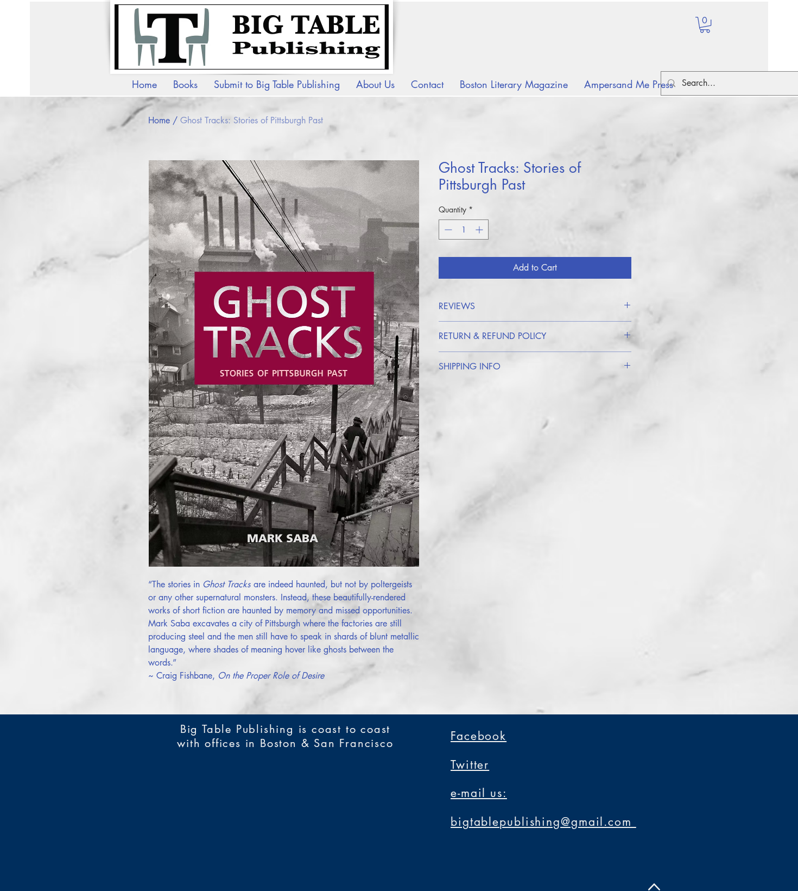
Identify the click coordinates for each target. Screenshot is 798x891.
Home (159, 120)
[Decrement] (447, 229)
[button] (704, 25)
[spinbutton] (463, 229)
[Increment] (480, 229)
